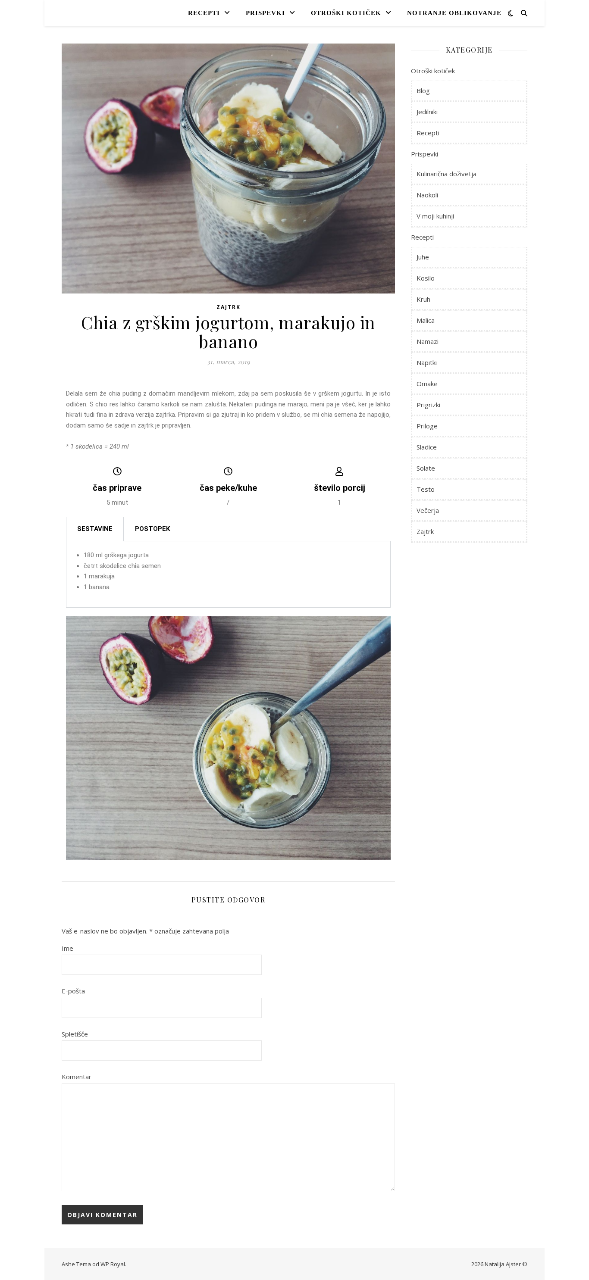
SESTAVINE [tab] (95, 529)
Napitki (427, 362)
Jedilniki (427, 111)
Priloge (427, 425)
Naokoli (427, 194)
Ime (67, 948)
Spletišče (75, 1034)
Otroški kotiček (346, 12)
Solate (426, 468)
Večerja (428, 510)
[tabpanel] (228, 574)
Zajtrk (228, 307)
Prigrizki (428, 404)
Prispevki (265, 12)
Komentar (76, 1076)
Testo (426, 489)
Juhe (423, 257)
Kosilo (426, 278)
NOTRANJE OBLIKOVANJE (454, 12)
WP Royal (112, 1264)
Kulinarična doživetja (446, 173)
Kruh (423, 299)
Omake (427, 383)
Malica (426, 320)
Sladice (427, 447)
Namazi (428, 341)
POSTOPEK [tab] (152, 529)
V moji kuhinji (435, 216)
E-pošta (73, 991)
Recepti (204, 12)
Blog (423, 90)
